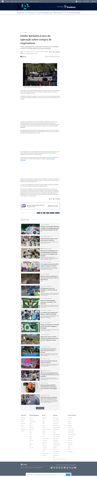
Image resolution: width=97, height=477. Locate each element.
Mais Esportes (23, 429)
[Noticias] (48, 6)
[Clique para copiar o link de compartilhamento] (59, 51)
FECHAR (68, 474)
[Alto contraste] (21, 56)
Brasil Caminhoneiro (56, 434)
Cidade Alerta (55, 440)
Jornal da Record (56, 451)
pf (41, 212)
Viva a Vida (31, 447)
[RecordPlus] (78, 1)
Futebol (22, 425)
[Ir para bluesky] (51, 468)
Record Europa (70, 436)
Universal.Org (70, 451)
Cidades (26, 32)
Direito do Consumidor (46, 429)
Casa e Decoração (33, 421)
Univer (69, 447)
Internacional (44, 440)
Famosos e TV (32, 429)
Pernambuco (44, 445)
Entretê (20, 1)
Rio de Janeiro (44, 447)
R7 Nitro (31, 438)
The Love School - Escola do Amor (59, 459)
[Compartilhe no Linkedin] (53, 51)
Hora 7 (43, 436)
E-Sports (22, 421)
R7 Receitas (31, 440)
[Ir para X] (85, 1)
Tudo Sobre (44, 455)
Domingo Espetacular (56, 444)
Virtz (30, 445)
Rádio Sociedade (71, 430)
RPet (30, 442)
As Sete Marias (55, 423)
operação (38, 212)
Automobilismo (23, 417)
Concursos (44, 427)
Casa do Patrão (55, 438)
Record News (36, 1)
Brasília (12, 1)
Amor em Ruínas (56, 421)
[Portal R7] (3, 1)
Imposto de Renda (45, 438)
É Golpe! (43, 434)
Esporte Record (55, 445)
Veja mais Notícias (40, 408)
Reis (54, 457)
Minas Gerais (44, 442)
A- (25, 56)
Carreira (69, 419)
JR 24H (28, 1)
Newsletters (70, 425)
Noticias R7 (21, 32)
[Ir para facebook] (84, 1)
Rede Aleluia (70, 442)
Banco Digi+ (70, 417)
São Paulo (44, 449)
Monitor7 (43, 444)
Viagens (31, 444)
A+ (23, 56)
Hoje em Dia (55, 449)
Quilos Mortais (55, 455)
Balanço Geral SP (56, 429)
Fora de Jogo (23, 423)
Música (31, 436)
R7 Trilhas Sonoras (71, 429)
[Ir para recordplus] (65, 468)
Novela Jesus (55, 453)
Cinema (31, 423)
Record (31, 1)
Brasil (43, 419)
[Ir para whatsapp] (72, 468)
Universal (69, 449)
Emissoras (69, 423)
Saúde (43, 451)
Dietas (31, 425)
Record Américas (71, 432)
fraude (44, 212)
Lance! (22, 427)
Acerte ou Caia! (55, 417)
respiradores (57, 212)
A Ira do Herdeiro (56, 419)
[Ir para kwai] (59, 468)
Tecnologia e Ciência (45, 453)
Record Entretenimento (72, 434)
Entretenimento (34, 415)
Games (31, 432)
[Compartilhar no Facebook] (51, 51)
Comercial (69, 421)
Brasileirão (23, 419)
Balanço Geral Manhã (56, 427)
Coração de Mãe (56, 442)
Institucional (72, 415)
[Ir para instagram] (87, 1)
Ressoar (69, 445)
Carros (43, 423)
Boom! (54, 432)
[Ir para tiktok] (67, 468)
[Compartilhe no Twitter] (49, 51)
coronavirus (52, 212)
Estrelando (31, 427)
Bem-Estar (31, 419)
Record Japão (70, 438)
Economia (44, 430)
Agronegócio (44, 417)
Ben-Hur (54, 430)
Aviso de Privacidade (61, 474)
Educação (44, 432)
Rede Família (70, 444)
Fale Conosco (26, 467)
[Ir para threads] (62, 468)
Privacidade (31, 467)
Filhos (30, 430)
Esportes (24, 1)
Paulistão (22, 430)
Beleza (31, 417)
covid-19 (47, 212)
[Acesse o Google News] (57, 52)
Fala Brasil (55, 447)
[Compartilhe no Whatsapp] (55, 51)
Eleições (16, 1)
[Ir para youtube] (75, 468)
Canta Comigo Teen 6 (56, 436)
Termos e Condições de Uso (38, 467)
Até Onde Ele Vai (56, 425)
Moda (30, 434)
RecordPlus (70, 427)
